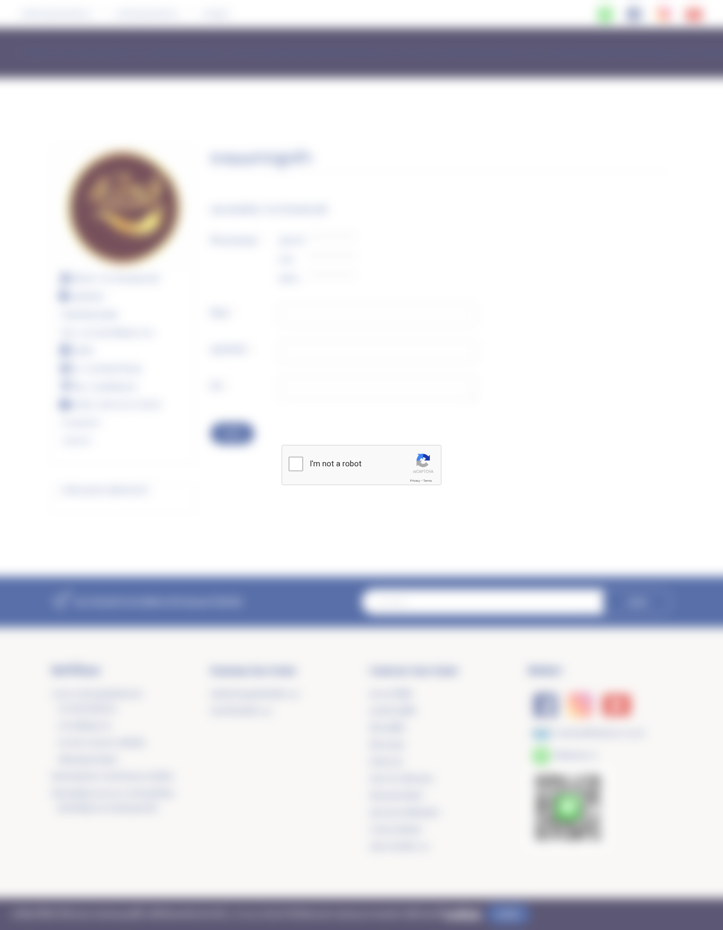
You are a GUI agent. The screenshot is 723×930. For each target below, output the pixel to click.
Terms (427, 480)
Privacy (415, 480)
